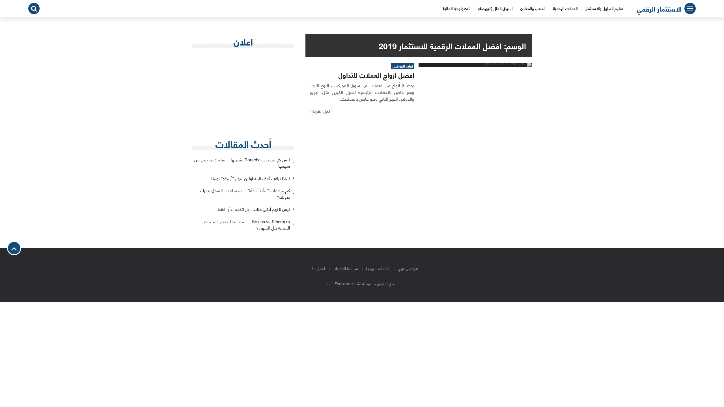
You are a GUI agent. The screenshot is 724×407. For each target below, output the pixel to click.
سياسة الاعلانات (345, 268)
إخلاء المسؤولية (378, 268)
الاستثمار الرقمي (659, 8)
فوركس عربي (408, 268)
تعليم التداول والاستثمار (604, 8)
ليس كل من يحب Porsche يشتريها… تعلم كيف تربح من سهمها (242, 163)
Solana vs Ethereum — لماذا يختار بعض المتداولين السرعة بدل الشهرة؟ (245, 225)
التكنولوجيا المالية (456, 8)
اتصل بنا (318, 268)
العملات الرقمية (565, 8)
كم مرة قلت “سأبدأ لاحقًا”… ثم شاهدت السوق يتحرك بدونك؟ (245, 194)
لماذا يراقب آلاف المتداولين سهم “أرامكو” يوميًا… (248, 178)
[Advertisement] (243, 93)
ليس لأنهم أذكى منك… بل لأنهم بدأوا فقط (253, 209)
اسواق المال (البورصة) (495, 8)
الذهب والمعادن (532, 8)
